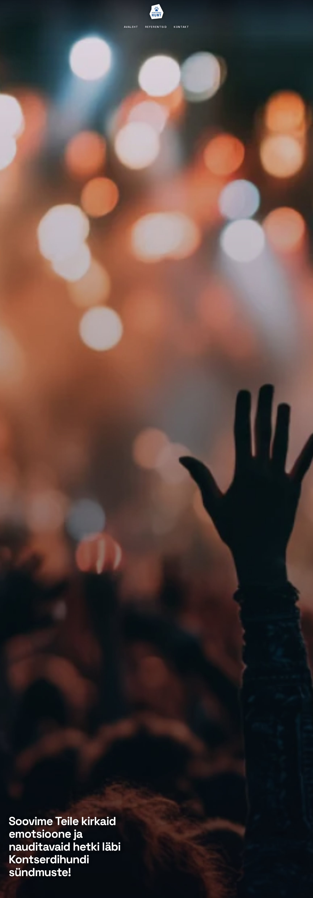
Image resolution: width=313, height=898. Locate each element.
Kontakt (181, 27)
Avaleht (131, 27)
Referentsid (156, 27)
